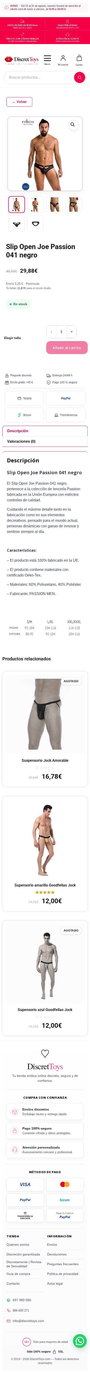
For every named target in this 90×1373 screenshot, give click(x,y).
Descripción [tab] (17, 431)
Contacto (13, 1283)
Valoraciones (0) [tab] (21, 441)
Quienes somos (17, 1244)
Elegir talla (12, 338)
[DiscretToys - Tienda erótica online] (21, 60)
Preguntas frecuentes (62, 1264)
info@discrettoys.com (28, 1321)
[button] (73, 125)
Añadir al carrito (67, 347)
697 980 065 (22, 1300)
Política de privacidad (62, 1274)
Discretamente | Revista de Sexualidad (23, 1264)
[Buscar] (79, 77)
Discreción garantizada (23, 1254)
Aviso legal (55, 1283)
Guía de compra (18, 1274)
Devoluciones (57, 1254)
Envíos (52, 1244)
